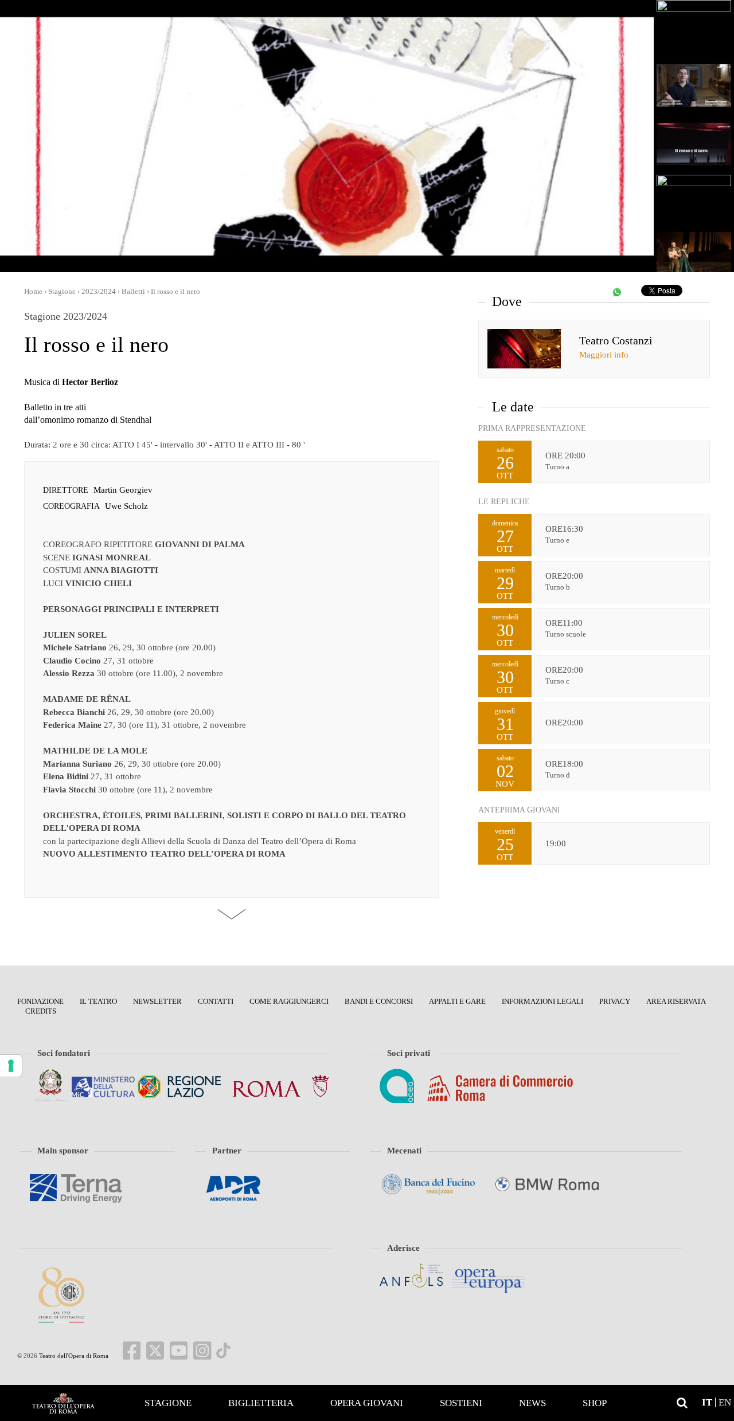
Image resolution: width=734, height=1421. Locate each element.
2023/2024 (98, 291)
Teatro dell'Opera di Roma (72, 1355)
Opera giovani (366, 1403)
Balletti (133, 291)
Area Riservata (676, 1001)
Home (63, 1403)
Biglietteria (261, 1403)
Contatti (215, 1001)
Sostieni (461, 1403)
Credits (40, 1011)
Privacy (614, 1001)
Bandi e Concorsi (379, 1001)
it (707, 1402)
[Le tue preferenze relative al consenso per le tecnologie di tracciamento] (11, 1066)
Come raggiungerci (289, 1001)
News (532, 1403)
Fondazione (40, 1001)
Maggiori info (603, 354)
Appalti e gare (457, 1001)
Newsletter (157, 1001)
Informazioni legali (542, 1001)
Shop (595, 1403)
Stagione (168, 1403)
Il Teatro (98, 1001)
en (725, 1402)
